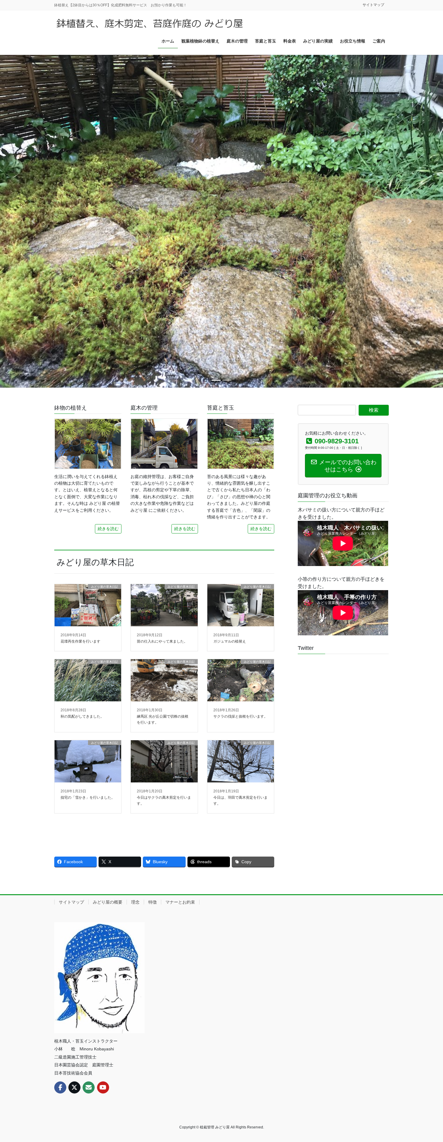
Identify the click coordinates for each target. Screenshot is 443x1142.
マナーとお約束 (180, 902)
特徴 (152, 902)
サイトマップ (373, 5)
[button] (33, 221)
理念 (135, 902)
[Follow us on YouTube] (103, 1087)
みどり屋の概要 (107, 902)
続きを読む (108, 528)
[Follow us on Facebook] (60, 1087)
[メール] (89, 1087)
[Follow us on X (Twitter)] (74, 1087)
